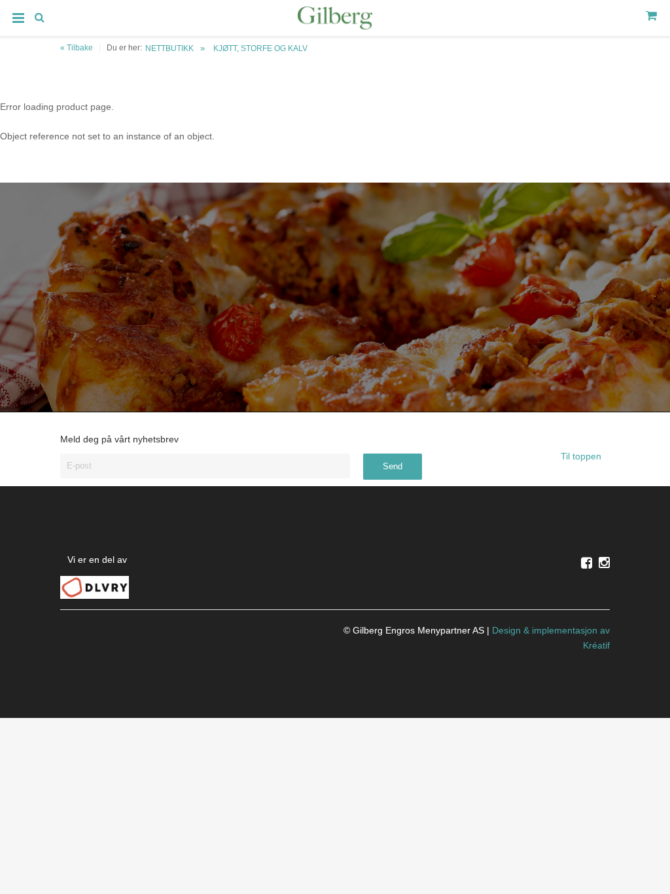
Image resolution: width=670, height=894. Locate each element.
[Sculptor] (335, 20)
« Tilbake (76, 47)
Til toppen (582, 456)
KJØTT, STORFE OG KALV (260, 48)
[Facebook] (586, 563)
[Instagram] (604, 563)
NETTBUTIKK (169, 48)
